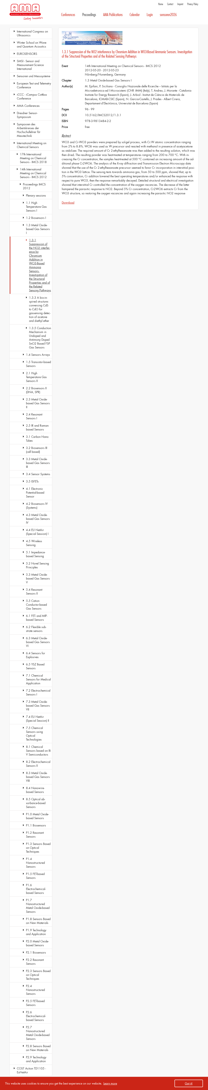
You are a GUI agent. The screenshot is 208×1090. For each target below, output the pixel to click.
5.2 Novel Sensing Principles (37, 565)
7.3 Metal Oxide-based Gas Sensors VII (38, 705)
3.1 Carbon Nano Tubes (37, 438)
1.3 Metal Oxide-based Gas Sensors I (38, 229)
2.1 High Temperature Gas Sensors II (36, 377)
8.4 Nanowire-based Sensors (35, 790)
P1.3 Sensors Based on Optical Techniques (38, 847)
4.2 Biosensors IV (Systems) (37, 505)
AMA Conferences (28, 106)
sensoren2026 (168, 14)
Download (68, 202)
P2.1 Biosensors (36, 952)
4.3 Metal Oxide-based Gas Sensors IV (38, 518)
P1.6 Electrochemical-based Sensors (36, 889)
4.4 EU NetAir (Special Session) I (37, 532)
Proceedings (89, 14)
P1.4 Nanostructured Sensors (35, 862)
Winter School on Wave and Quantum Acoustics (31, 44)
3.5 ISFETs (32, 481)
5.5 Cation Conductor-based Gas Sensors (36, 604)
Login (150, 14)
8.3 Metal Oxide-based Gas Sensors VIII (38, 777)
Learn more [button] (110, 1083)
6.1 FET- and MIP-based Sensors (36, 618)
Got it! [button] (189, 1083)
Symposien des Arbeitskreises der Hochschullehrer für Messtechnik (28, 130)
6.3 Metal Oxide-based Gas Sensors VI (38, 642)
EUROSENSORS (27, 54)
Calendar (135, 14)
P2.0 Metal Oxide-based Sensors (37, 943)
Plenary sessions (36, 195)
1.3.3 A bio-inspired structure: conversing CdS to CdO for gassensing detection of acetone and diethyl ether (40, 309)
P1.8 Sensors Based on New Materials (38, 921)
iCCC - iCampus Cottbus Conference (32, 96)
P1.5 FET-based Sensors (35, 876)
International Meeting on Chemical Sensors (31, 145)
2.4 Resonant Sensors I (34, 416)
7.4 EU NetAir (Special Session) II (37, 718)
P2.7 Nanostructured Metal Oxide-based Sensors (38, 1033)
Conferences (68, 14)
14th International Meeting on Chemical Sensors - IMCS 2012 (33, 173)
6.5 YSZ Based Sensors (35, 666)
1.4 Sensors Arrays (38, 355)
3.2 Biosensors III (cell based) (36, 450)
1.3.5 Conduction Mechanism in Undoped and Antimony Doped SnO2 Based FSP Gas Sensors (40, 337)
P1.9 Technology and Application (36, 932)
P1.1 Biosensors (36, 825)
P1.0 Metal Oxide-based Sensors (37, 816)
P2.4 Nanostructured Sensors (35, 990)
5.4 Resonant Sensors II (34, 591)
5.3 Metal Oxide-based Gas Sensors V (38, 578)
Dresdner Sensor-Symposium (27, 115)
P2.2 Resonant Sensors (35, 962)
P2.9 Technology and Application (36, 1059)
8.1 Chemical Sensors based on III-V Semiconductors (38, 750)
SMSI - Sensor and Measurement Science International (30, 65)
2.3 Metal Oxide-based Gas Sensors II (38, 403)
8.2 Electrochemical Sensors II (38, 764)
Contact (170, 4)
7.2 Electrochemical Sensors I (38, 692)
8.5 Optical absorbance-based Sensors (36, 803)
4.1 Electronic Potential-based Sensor (35, 492)
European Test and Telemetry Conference (34, 85)
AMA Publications (113, 14)
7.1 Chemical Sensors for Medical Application (38, 679)
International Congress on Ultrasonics (32, 33)
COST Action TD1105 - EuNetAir (31, 1070)
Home (160, 4)
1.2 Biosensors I (36, 218)
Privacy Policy (192, 4)
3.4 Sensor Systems (38, 474)
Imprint (180, 4)
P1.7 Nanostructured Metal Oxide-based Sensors (38, 906)
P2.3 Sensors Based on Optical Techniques (38, 975)
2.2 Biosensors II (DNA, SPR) (36, 390)
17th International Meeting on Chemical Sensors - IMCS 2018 (33, 158)
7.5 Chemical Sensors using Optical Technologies (34, 733)
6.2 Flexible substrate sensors (36, 629)
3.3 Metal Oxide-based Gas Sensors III (38, 463)
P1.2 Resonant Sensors (35, 834)
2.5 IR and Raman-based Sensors (37, 427)
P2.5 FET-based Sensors (35, 1003)
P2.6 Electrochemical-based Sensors (36, 1016)
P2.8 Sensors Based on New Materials (38, 1048)
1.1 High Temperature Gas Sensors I (36, 206)
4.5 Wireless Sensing (34, 543)
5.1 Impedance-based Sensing (35, 554)
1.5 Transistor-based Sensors (38, 364)
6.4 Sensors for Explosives (35, 655)
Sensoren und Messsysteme (33, 76)
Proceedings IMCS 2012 (34, 186)
